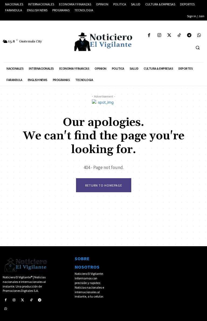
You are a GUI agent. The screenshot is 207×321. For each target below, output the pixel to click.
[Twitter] (169, 35)
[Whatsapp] (199, 35)
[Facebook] (149, 35)
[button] (197, 47)
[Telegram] (189, 35)
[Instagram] (159, 35)
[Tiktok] (179, 35)
